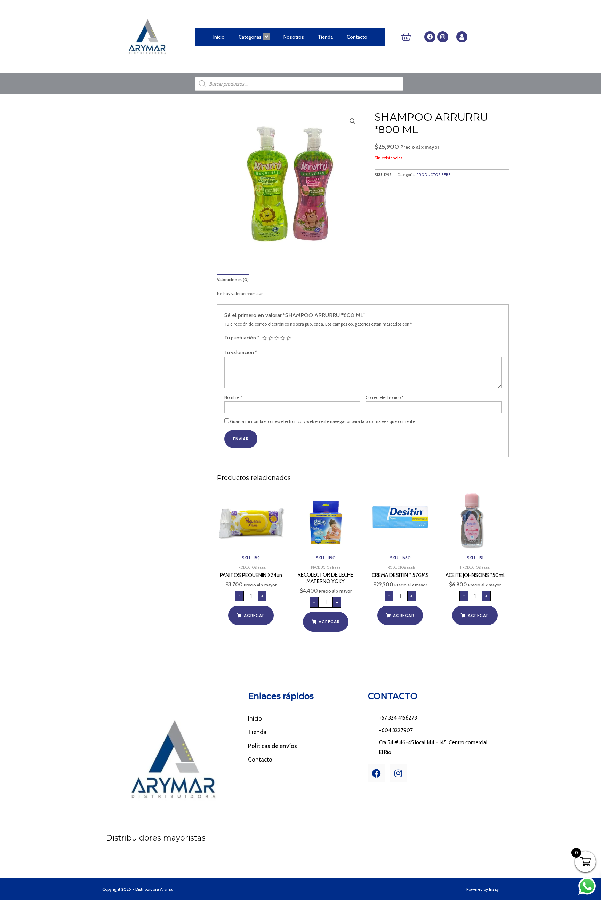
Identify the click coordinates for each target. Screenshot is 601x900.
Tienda (325, 37)
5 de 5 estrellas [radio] (288, 338)
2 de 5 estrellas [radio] (270, 338)
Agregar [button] (254, 615)
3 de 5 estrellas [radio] (276, 338)
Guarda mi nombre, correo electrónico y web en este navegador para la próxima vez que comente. (323, 421)
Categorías (250, 37)
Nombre (233, 397)
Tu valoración (240, 352)
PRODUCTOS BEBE (433, 174)
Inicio (219, 37)
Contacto (357, 37)
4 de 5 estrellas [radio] (282, 338)
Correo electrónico (384, 397)
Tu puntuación (241, 338)
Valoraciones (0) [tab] (233, 279)
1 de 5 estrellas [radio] (264, 338)
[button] (352, 121)
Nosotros (293, 37)
